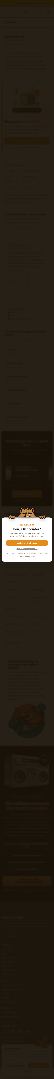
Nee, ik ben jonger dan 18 (27, 549)
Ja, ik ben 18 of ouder (27, 543)
